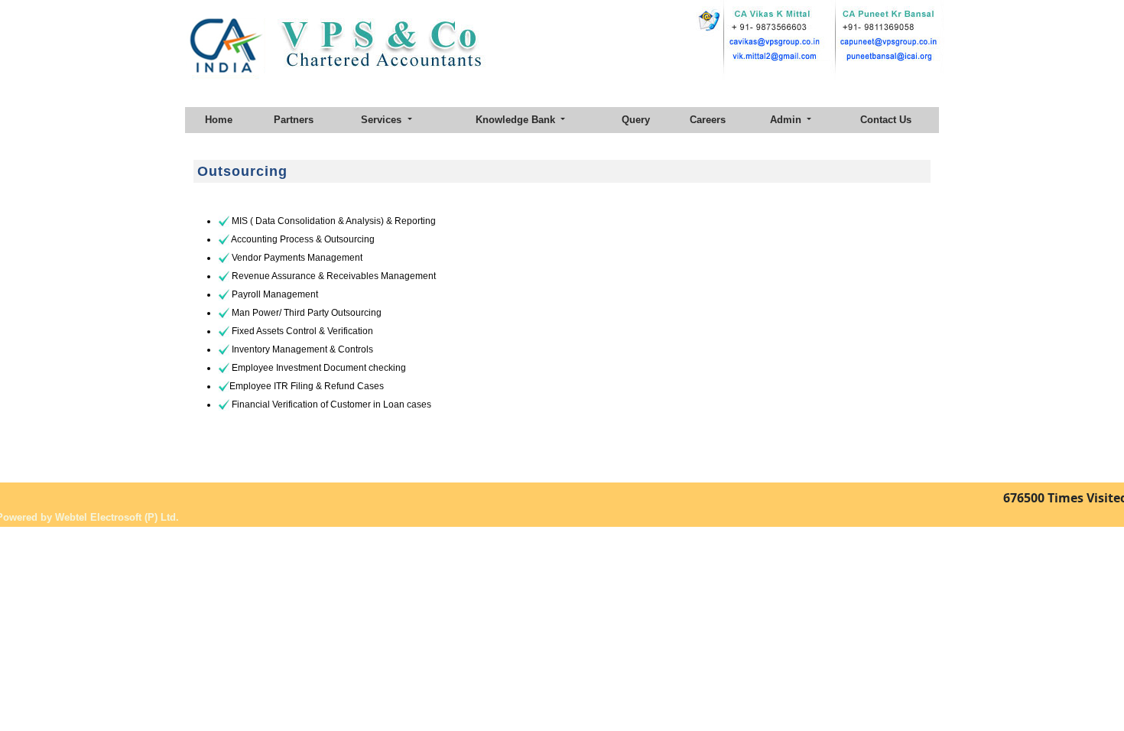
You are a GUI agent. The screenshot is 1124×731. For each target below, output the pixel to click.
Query (636, 119)
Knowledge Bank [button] (517, 119)
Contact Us (885, 119)
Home (218, 119)
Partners (293, 119)
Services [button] (382, 119)
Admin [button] (787, 119)
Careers (708, 119)
